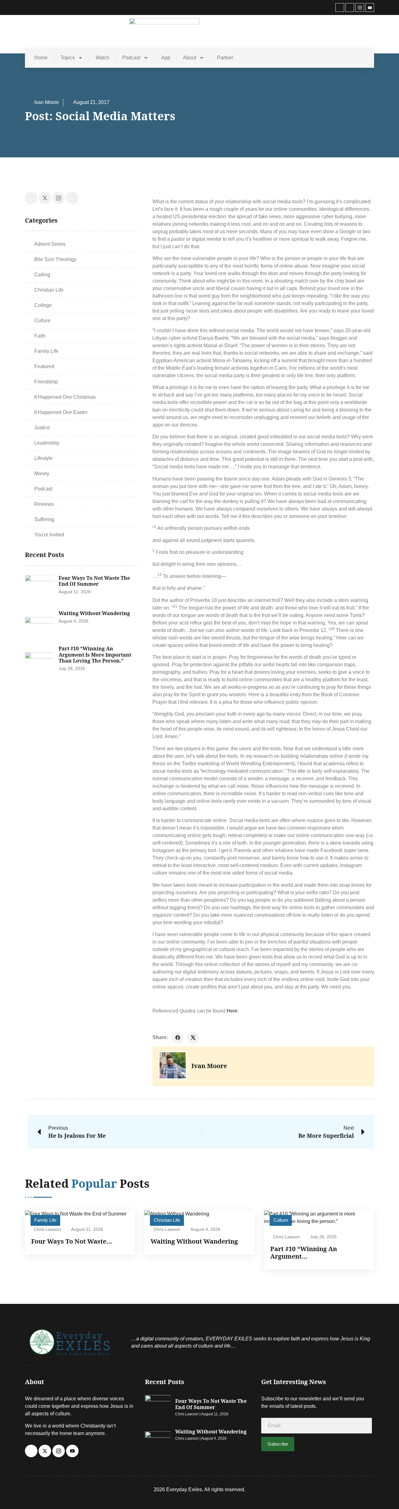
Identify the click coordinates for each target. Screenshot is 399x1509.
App (165, 57)
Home (41, 57)
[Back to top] (385, 1493)
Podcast (131, 57)
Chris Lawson (47, 1229)
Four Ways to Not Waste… (71, 1241)
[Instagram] (359, 7)
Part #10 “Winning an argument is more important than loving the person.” (95, 654)
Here (232, 1010)
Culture (280, 1220)
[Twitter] (349, 7)
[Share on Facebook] (178, 1037)
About (189, 57)
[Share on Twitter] (193, 1037)
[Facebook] (339, 7)
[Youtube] (369, 7)
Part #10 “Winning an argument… (303, 1252)
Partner (225, 57)
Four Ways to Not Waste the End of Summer (94, 581)
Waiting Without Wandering (94, 613)
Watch (102, 57)
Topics (67, 57)
